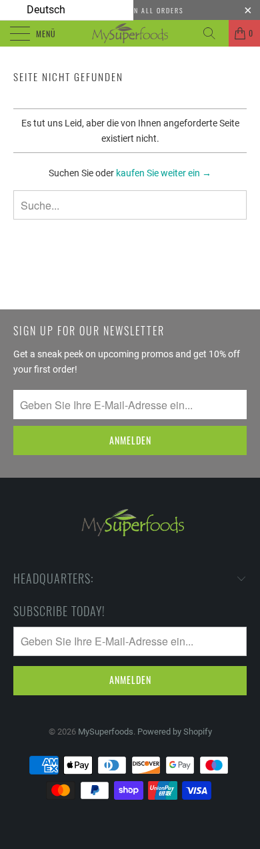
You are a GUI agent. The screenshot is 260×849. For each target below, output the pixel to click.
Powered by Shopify (174, 732)
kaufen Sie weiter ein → (163, 173)
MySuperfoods (105, 732)
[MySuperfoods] (130, 33)
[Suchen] (214, 33)
